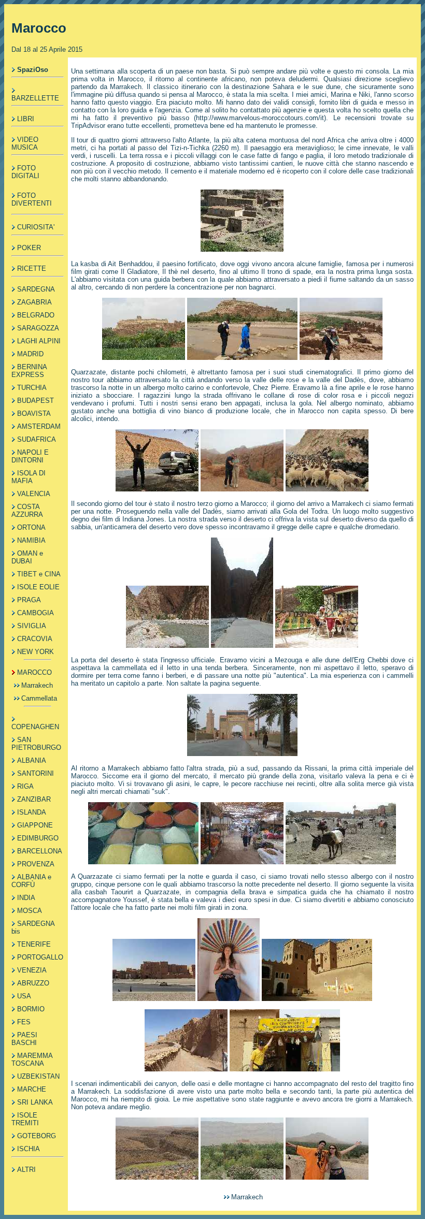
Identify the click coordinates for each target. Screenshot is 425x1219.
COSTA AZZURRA (27, 510)
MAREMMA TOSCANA (31, 1059)
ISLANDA (31, 812)
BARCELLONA (39, 851)
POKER (29, 248)
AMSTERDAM (39, 426)
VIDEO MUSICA (24, 143)
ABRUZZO (33, 983)
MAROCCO (34, 672)
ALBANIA (31, 760)
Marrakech (37, 685)
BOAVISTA (34, 413)
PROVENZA (35, 864)
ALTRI (26, 1169)
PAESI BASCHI (24, 1039)
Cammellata (39, 698)
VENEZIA (32, 970)
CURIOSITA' (35, 227)
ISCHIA (28, 1149)
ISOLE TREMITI (25, 1119)
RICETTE (31, 268)
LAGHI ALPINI (39, 341)
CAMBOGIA (35, 613)
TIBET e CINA (39, 574)
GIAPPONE (35, 825)
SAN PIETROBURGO (36, 743)
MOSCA (29, 911)
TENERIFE (34, 944)
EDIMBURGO (38, 838)
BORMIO (31, 1009)
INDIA (26, 898)
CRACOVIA (34, 639)
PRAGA (29, 600)
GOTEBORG (36, 1136)
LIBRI (25, 119)
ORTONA (31, 527)
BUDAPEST (35, 400)
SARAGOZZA (38, 328)
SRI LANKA (35, 1102)
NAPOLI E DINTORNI (30, 456)
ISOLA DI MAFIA (28, 477)
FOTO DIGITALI (25, 172)
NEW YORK (35, 652)
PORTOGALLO (40, 957)
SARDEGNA (36, 289)
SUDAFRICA (36, 439)
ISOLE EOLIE (38, 587)
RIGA (25, 786)
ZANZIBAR (34, 799)
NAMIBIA (31, 540)
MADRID (30, 354)
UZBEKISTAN (38, 1076)
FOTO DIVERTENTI (31, 199)
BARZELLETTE (35, 98)
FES (24, 1022)
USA (24, 996)
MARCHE (31, 1089)
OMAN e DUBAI (27, 557)
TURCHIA (32, 387)
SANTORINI (35, 773)
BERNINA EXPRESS (29, 371)
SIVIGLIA (31, 626)
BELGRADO (35, 315)
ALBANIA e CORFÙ (31, 881)
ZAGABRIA (34, 302)
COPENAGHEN (35, 727)
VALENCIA (33, 494)
